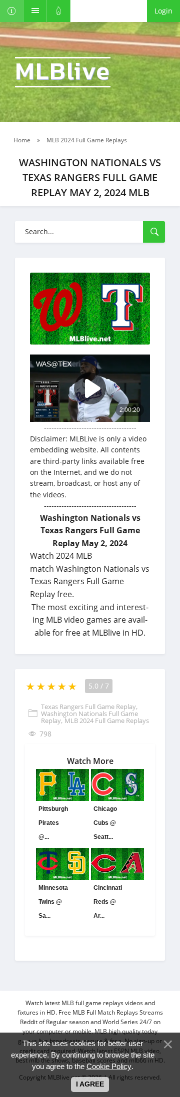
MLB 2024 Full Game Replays (106, 720)
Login (163, 10)
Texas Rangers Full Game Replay (88, 706)
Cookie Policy (109, 1066)
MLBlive (62, 72)
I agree (90, 1084)
